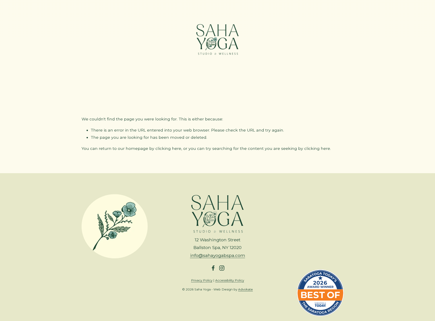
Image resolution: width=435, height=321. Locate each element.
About (233, 77)
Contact (254, 77)
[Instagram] (222, 268)
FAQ (217, 77)
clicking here (168, 148)
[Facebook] (213, 268)
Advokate (245, 289)
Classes (199, 77)
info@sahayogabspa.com (217, 255)
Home (179, 77)
